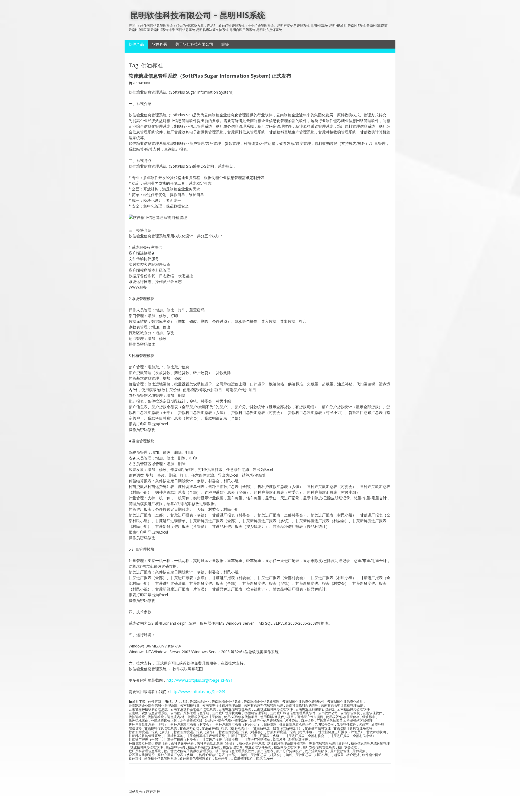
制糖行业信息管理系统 (266, 721)
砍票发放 (279, 740)
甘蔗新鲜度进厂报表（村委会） (241, 732)
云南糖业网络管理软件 (353, 709)
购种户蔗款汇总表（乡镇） (176, 755)
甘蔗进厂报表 (237, 736)
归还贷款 (270, 724)
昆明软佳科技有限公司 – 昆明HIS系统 (197, 15)
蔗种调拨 (358, 751)
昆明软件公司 (324, 724)
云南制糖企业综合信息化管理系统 (153, 705)
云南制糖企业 (199, 702)
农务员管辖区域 (191, 721)
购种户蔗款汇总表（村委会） (262, 755)
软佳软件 (221, 759)
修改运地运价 (138, 721)
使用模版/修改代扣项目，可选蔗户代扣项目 (291, 717)
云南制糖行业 (190, 705)
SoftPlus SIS (178, 702)
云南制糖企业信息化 (226, 702)
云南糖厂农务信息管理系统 (148, 713)
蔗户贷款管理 (340, 751)
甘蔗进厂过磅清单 (257, 740)
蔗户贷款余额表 (316, 751)
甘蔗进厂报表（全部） (145, 740)
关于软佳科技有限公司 (194, 44)
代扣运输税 (137, 717)
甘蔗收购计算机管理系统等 (352, 728)
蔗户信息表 (265, 751)
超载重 (339, 755)
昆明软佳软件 (346, 724)
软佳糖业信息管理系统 (160, 759)
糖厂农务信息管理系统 (319, 747)
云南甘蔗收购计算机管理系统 (342, 705)
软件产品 (136, 44)
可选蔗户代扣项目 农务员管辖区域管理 (345, 721)
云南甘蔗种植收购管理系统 (148, 709)
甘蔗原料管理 (189, 728)
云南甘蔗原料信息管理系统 (263, 705)
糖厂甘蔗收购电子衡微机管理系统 (188, 751)
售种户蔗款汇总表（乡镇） (148, 724)
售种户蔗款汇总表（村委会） (191, 724)
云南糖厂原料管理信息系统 (189, 713)
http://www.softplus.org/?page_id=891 (200, 680)
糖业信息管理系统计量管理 (328, 743)
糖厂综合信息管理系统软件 (234, 751)
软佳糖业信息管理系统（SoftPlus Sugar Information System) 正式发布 (210, 75)
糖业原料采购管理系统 (204, 747)
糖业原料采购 (175, 747)
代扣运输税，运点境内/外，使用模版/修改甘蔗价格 (184, 717)
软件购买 (159, 44)
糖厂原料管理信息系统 (145, 751)
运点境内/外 (264, 759)
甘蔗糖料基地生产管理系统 (205, 736)
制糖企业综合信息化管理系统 (226, 721)
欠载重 (364, 724)
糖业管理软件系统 (258, 747)
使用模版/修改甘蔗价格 (342, 717)
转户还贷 (352, 755)
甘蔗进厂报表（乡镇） (266, 736)
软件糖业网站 (372, 755)
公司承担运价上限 (164, 721)
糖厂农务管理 (347, 747)
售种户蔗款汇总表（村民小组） (238, 724)
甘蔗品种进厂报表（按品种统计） (277, 728)
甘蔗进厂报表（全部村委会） (306, 736)
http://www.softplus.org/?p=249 (197, 691)
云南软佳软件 (372, 713)
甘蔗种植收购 (376, 732)
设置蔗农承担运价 (142, 755)
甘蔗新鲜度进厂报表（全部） (195, 732)
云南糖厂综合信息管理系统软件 (293, 713)
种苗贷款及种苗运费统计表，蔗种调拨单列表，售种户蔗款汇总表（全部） (182, 743)
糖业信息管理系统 (252, 743)
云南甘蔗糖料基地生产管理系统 (193, 709)
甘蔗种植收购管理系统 (145, 736)
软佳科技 (135, 759)
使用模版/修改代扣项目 (241, 717)
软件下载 (138, 702)
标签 (225, 44)
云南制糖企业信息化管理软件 (303, 702)
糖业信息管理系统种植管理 (286, 743)
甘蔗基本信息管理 (318, 728)
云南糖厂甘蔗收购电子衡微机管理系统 (239, 713)
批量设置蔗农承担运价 (295, 724)
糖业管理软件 (232, 747)
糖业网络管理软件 (287, 747)
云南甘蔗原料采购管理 (302, 705)
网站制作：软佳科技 (144, 791)
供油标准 (368, 717)
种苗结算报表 (298, 740)
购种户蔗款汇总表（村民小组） (308, 755)
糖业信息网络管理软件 (146, 747)
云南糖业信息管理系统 (235, 709)
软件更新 (154, 702)
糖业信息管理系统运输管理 (370, 743)
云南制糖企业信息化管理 (262, 702)
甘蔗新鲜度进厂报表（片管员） (341, 732)
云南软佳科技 (350, 713)
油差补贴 (377, 724)
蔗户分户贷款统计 (289, 751)
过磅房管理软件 (241, 759)
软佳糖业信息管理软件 (196, 759)
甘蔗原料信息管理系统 (160, 728)
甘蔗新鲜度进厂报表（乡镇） (150, 732)
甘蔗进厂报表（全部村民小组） (353, 736)
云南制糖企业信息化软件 (345, 702)
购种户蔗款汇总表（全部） (218, 755)
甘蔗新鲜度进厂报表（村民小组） (291, 732)
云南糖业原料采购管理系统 (314, 709)
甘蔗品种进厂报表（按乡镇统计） (226, 728)
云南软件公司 (328, 713)
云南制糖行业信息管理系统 (221, 705)
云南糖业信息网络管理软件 (273, 709)
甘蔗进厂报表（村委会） (182, 740)
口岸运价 (307, 721)
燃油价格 (135, 728)
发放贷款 (291, 721)
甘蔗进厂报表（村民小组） (221, 740)
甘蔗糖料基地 (173, 736)
